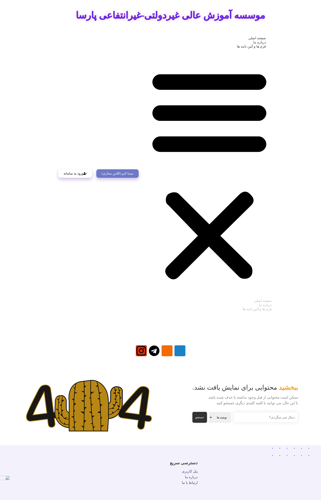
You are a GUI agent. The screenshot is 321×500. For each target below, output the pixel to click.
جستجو (199, 417)
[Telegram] (154, 350)
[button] (209, 173)
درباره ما (259, 42)
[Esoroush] (179, 350)
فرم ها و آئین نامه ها (251, 46)
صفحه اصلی (257, 38)
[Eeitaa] (167, 350)
